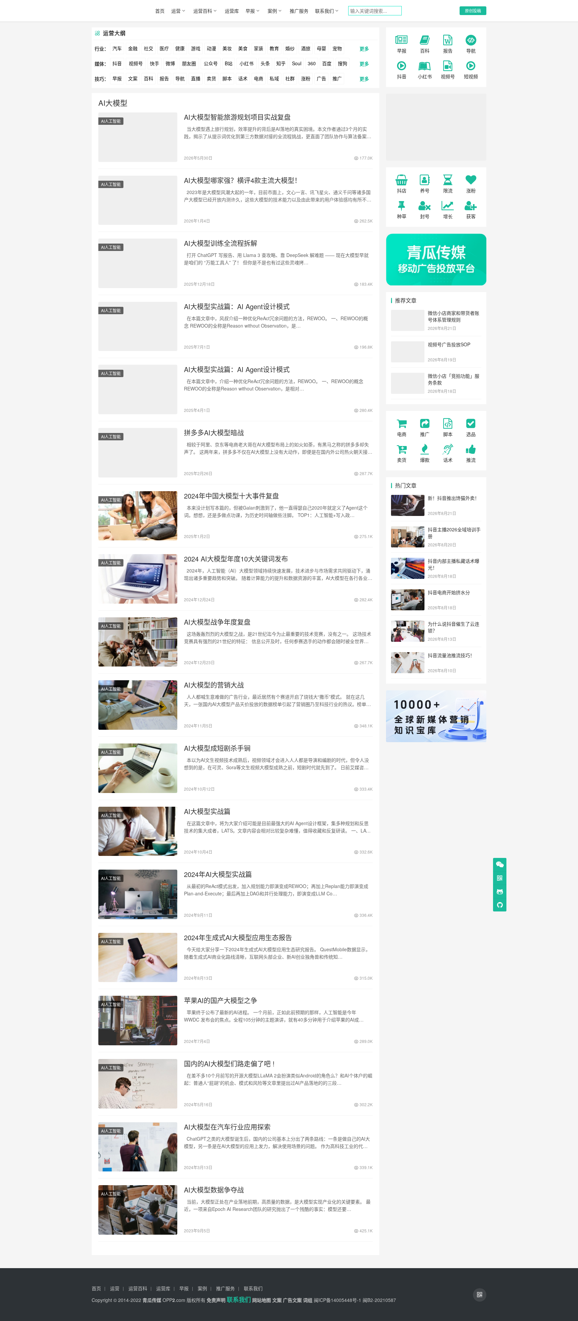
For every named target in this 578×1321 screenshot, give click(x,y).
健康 (180, 48)
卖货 (211, 78)
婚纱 (290, 48)
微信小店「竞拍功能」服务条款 (453, 379)
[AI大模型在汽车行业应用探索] (137, 1147)
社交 (148, 48)
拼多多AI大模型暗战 (214, 432)
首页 (160, 10)
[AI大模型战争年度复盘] (137, 642)
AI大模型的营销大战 (214, 685)
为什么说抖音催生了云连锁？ (453, 627)
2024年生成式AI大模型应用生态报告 (238, 937)
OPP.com (174, 1300)
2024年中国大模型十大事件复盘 (231, 496)
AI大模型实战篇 (207, 811)
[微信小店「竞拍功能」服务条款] (407, 376)
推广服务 (299, 10)
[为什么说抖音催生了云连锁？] (407, 624)
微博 (170, 63)
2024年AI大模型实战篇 (218, 874)
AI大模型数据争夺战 (214, 1190)
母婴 (321, 48)
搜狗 (342, 63)
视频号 (136, 63)
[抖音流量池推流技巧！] (407, 655)
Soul (296, 63)
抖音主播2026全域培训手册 (454, 532)
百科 (148, 78)
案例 (272, 10)
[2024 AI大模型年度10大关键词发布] (137, 579)
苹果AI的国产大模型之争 (220, 1000)
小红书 (246, 63)
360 (312, 63)
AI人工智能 (111, 121)
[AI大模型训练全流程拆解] (137, 263)
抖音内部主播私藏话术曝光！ (453, 564)
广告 (321, 78)
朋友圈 (189, 63)
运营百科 (202, 10)
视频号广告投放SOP (449, 344)
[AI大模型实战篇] (137, 831)
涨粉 (305, 78)
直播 (195, 78)
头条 (265, 63)
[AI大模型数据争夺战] (137, 1210)
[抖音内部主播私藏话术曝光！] (407, 561)
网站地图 (261, 1300)
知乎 (281, 63)
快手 (154, 63)
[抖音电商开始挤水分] (407, 593)
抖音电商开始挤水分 (449, 592)
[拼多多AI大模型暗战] (137, 452)
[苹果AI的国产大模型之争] (137, 1020)
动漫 (211, 48)
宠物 (337, 48)
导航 (180, 78)
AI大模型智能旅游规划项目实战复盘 (237, 117)
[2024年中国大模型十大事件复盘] (137, 516)
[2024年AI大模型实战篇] (137, 894)
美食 (243, 48)
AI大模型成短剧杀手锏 (217, 748)
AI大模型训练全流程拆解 (220, 243)
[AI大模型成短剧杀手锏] (137, 768)
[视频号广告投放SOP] (407, 345)
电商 (258, 78)
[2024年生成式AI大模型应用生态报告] (137, 957)
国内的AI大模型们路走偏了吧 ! (229, 1063)
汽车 (117, 48)
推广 (337, 78)
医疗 (164, 48)
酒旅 (305, 48)
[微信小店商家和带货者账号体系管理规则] (407, 313)
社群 (290, 78)
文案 (132, 78)
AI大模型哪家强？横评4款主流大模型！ (242, 180)
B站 (228, 63)
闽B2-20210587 (379, 1300)
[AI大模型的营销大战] (137, 705)
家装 (258, 48)
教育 (274, 48)
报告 (164, 78)
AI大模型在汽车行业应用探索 (227, 1127)
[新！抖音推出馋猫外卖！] (407, 498)
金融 (132, 48)
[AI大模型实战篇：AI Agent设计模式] (137, 326)
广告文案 (292, 1300)
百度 (326, 63)
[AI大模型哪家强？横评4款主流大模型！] (137, 200)
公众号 (211, 63)
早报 (250, 10)
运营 (176, 10)
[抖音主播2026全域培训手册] (407, 530)
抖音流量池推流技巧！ (451, 655)
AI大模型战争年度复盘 (217, 622)
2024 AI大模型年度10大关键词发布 (236, 558)
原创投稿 (473, 10)
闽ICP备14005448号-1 (337, 1300)
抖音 (117, 63)
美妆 (227, 48)
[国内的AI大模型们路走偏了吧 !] (137, 1084)
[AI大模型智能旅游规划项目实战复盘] (137, 137)
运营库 (232, 10)
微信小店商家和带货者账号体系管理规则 (453, 316)
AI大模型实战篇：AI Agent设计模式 (237, 306)
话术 (243, 78)
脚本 (227, 78)
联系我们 (324, 10)
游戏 (195, 48)
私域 (274, 78)
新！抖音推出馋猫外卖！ (453, 498)
